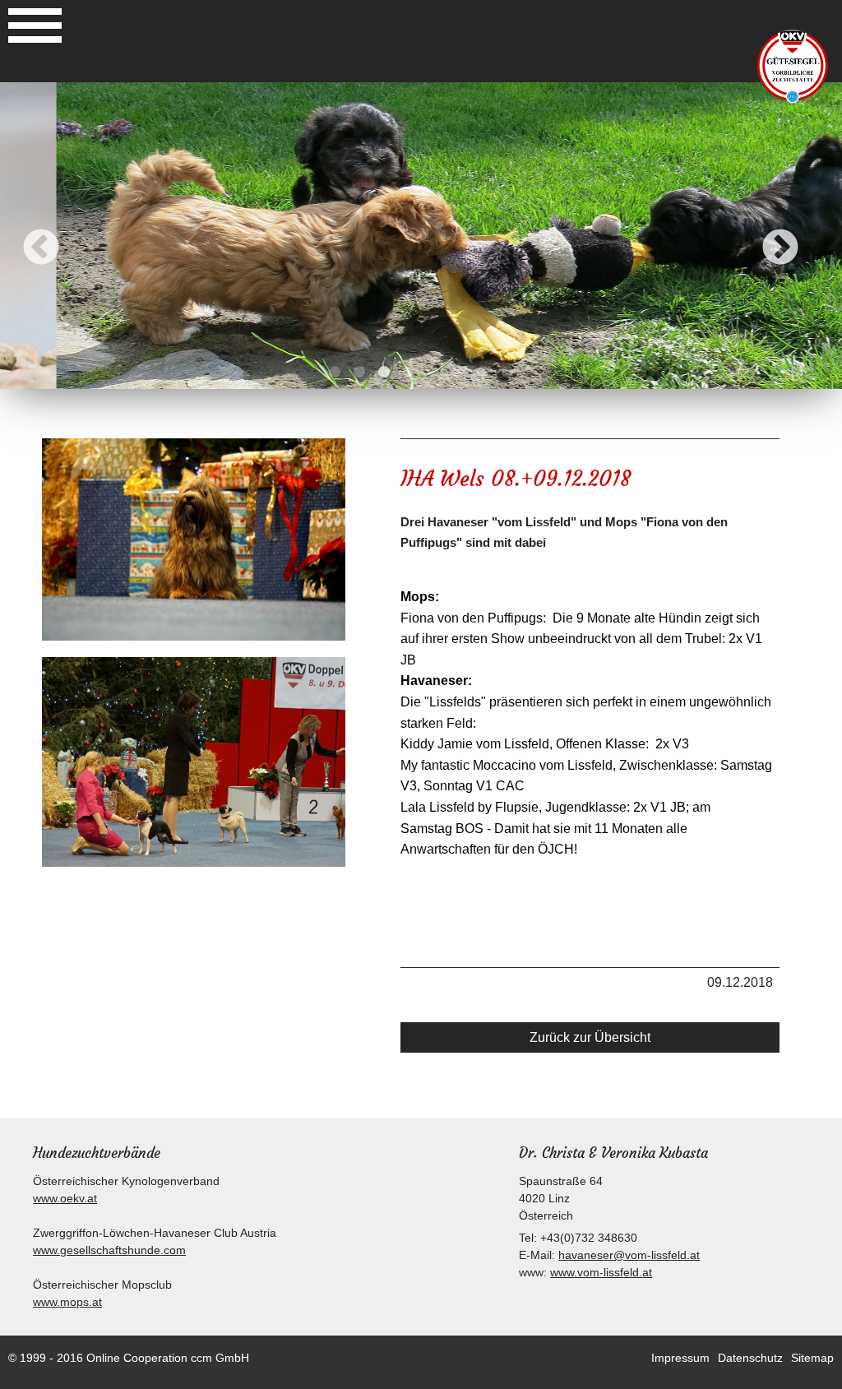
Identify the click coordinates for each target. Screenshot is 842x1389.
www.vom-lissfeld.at (601, 1272)
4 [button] (408, 372)
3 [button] (384, 372)
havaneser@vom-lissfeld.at (629, 1255)
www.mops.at (67, 1301)
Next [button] (780, 248)
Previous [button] (41, 248)
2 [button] (359, 372)
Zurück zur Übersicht (590, 1037)
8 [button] (507, 372)
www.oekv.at (65, 1198)
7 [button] (482, 372)
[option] (421, 235)
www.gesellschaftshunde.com (109, 1250)
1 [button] (334, 372)
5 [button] (433, 372)
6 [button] (458, 372)
